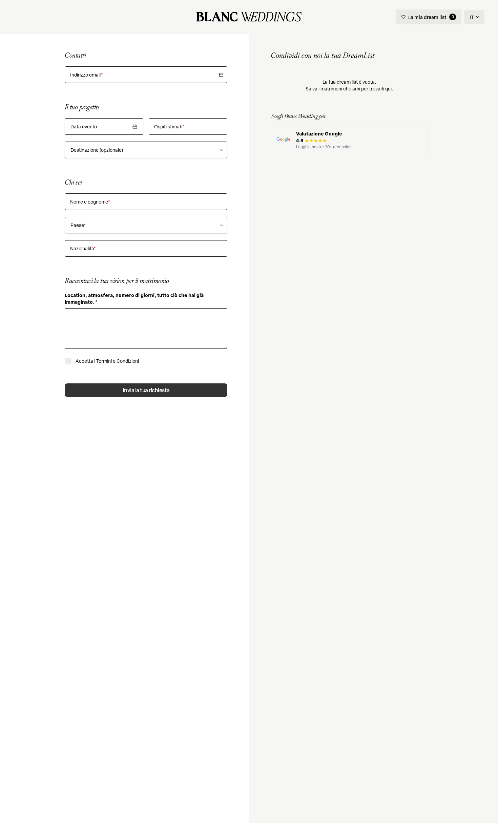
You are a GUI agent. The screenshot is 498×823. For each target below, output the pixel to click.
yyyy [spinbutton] (100, 126)
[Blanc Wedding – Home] (248, 17)
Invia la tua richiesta (146, 390)
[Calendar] (135, 127)
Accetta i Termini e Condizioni (107, 361)
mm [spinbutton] (79, 126)
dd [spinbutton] (89, 126)
